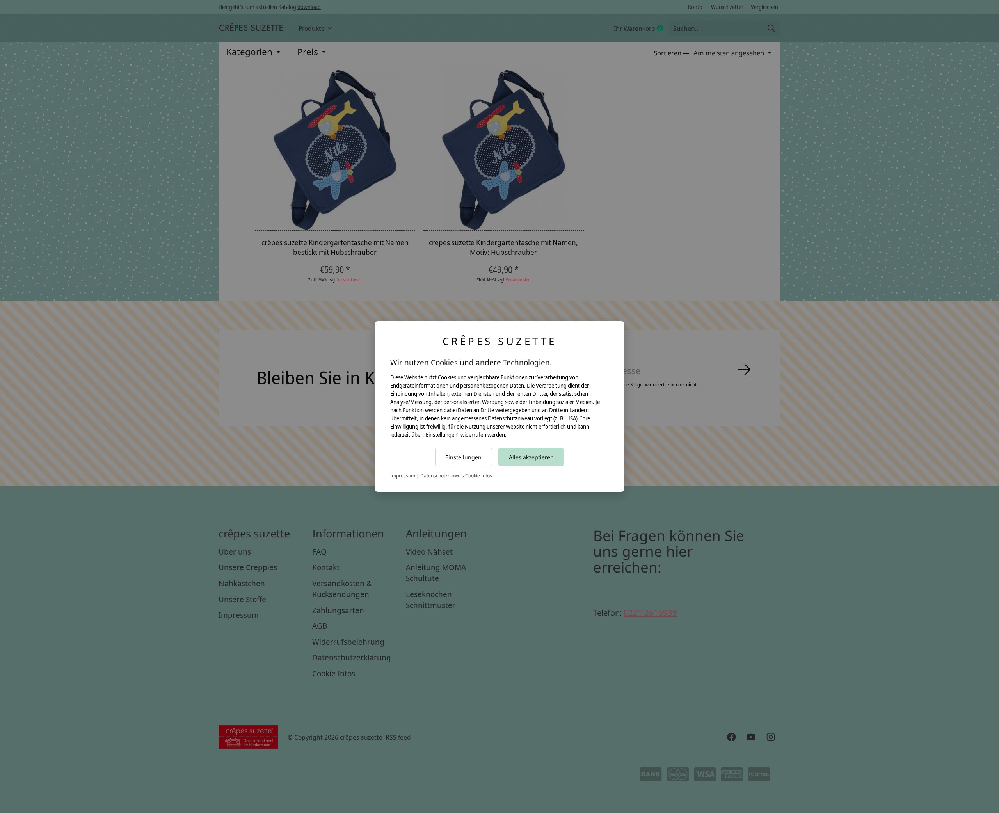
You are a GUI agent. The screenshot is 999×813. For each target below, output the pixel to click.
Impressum (402, 475)
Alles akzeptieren (531, 457)
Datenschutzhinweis (442, 475)
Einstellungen (463, 457)
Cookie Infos (478, 475)
